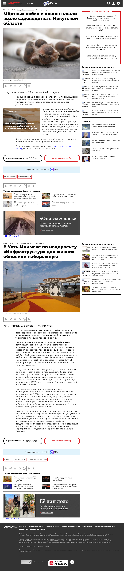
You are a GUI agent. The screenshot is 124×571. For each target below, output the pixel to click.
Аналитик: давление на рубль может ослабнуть (105, 149)
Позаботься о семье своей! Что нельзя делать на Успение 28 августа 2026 (101, 28)
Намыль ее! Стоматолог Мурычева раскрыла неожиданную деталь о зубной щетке (105, 273)
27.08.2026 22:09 (9, 243)
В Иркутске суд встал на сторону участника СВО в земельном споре (101, 57)
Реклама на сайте (36, 526)
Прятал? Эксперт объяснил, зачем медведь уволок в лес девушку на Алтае (105, 112)
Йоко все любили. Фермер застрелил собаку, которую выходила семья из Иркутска (25, 196)
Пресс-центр (87, 526)
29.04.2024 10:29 (9, 10)
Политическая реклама (71, 526)
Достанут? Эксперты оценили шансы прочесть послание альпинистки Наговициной (106, 72)
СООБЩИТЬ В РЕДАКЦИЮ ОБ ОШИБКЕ (32, 529)
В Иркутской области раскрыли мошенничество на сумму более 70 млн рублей (64, 486)
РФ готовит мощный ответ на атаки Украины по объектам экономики (105, 133)
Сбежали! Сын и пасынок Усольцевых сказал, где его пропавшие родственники (106, 281)
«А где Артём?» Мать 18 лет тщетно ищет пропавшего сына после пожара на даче (105, 96)
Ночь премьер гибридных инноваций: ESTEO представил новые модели (63, 479)
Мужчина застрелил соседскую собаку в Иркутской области (64, 195)
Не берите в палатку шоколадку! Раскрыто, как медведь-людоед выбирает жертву (101, 18)
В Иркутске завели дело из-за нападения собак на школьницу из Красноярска (26, 204)
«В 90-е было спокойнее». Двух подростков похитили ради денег (105, 248)
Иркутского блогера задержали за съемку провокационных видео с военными (101, 47)
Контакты (22, 526)
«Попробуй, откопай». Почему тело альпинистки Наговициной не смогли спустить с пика (105, 265)
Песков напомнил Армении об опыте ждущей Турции (106, 141)
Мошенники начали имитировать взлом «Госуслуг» (104, 157)
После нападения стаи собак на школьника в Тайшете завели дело (64, 204)
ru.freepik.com (21, 80)
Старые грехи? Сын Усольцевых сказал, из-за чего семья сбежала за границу (105, 80)
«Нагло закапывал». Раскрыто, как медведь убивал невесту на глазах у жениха (105, 88)
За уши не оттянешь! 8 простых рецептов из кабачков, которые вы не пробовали (106, 289)
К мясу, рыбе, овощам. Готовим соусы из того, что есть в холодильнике (101, 38)
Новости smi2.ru (11, 236)
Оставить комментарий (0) (62, 158)
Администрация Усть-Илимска (15, 313)
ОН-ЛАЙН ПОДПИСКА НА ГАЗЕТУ (105, 526)
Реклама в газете (52, 526)
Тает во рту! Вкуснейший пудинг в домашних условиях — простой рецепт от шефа (105, 257)
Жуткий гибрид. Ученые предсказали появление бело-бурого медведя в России (106, 104)
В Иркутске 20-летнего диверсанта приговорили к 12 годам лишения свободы (25, 486)
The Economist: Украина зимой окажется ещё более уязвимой (103, 125)
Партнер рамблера (40, 562)
